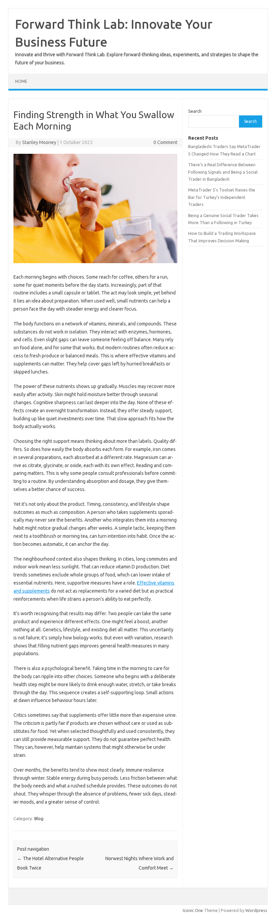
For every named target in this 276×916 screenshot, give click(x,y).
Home (21, 81)
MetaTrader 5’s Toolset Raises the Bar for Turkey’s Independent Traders (221, 197)
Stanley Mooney (39, 142)
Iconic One (193, 910)
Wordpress (256, 910)
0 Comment (165, 142)
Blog (38, 818)
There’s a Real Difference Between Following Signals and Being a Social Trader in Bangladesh (222, 171)
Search (195, 111)
